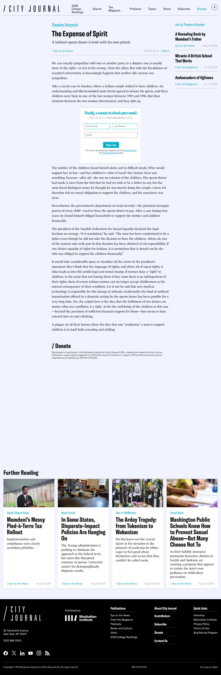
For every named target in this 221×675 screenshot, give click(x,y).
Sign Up (111, 145)
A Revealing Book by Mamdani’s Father (190, 37)
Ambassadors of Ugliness (194, 77)
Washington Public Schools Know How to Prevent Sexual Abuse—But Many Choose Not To (190, 532)
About (167, 8)
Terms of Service (110, 152)
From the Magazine (121, 619)
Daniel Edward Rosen (18, 513)
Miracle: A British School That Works (193, 58)
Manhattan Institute (205, 619)
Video (113, 632)
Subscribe (184, 8)
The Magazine (114, 9)
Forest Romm (177, 513)
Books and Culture (121, 628)
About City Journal (165, 608)
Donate (201, 8)
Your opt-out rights (209, 666)
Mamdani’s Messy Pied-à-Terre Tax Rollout (26, 525)
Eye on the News (18, 583)
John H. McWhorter (126, 513)
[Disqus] (110, 413)
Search (97, 8)
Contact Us (161, 641)
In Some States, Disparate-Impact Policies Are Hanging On (83, 528)
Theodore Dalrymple (65, 24)
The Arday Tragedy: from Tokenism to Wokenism (136, 525)
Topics (152, 8)
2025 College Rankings (77, 9)
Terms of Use (201, 628)
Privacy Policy (130, 150)
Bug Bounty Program (206, 632)
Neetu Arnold (68, 513)
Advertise (199, 615)
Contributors (162, 616)
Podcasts (135, 8)
